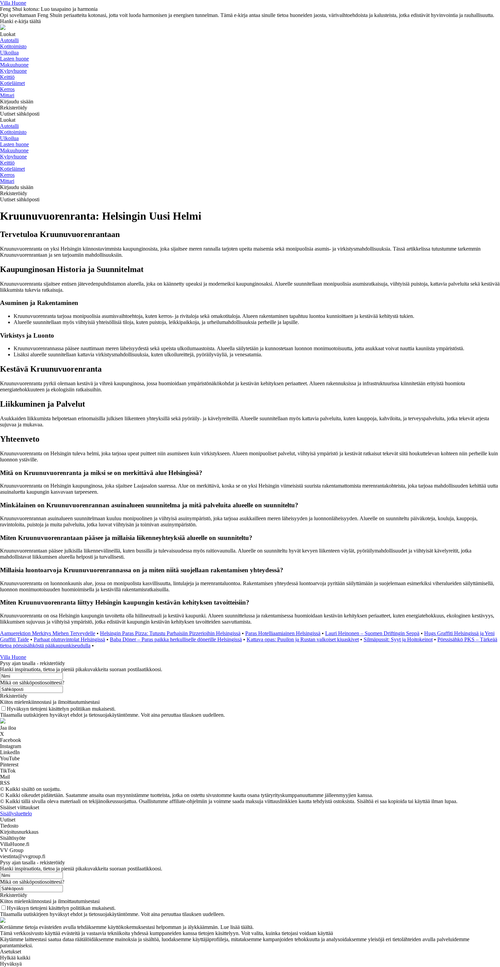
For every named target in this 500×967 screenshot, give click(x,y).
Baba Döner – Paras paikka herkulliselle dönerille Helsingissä (176, 639)
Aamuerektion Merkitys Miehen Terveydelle (47, 633)
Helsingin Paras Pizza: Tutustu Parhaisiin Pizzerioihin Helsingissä (170, 633)
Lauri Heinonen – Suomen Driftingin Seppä (372, 633)
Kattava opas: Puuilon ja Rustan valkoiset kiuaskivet (303, 639)
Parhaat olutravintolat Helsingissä (69, 639)
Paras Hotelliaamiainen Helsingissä (282, 633)
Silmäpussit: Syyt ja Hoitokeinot (398, 639)
